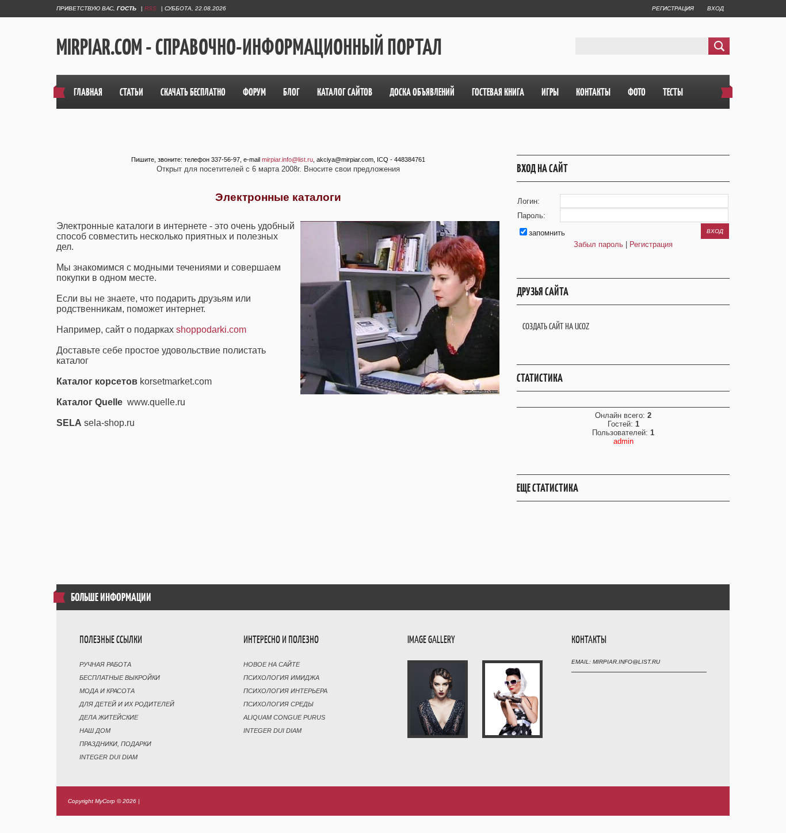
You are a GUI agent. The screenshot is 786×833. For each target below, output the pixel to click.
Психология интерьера (285, 690)
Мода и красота (107, 690)
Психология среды (278, 704)
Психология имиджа (281, 677)
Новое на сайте (271, 664)
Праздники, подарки (115, 743)
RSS (150, 8)
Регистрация (673, 8)
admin (623, 441)
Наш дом (94, 730)
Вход (715, 8)
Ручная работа (105, 664)
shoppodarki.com (211, 329)
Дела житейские (108, 717)
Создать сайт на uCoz (555, 326)
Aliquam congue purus (284, 717)
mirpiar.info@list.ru (287, 159)
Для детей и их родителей (126, 704)
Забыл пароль (598, 244)
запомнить (547, 233)
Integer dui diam (108, 757)
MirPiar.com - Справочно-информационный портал (249, 46)
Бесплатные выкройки (119, 677)
